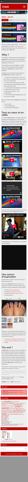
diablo (11, 405)
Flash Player (9, 425)
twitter (4, 414)
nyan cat (18, 381)
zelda (19, 414)
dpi (12, 405)
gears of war (8, 406)
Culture (8, 381)
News (2, 419)
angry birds (17, 401)
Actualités (4, 415)
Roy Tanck (20, 424)
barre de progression (14, 290)
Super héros (4, 412)
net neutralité (13, 410)
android (12, 401)
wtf (12, 414)
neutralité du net (20, 410)
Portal (2, 411)
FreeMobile (3, 406)
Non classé (4, 420)
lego (16, 408)
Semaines (3, 423)
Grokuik (5, 6)
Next (15, 298)
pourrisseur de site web (15, 291)
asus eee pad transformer (19, 403)
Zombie (22, 414)
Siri (12, 411)
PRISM (5, 411)
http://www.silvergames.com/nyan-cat (15, 339)
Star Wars (16, 411)
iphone (13, 408)
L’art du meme (22, 44)
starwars (22, 411)
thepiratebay (16, 412)
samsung (9, 411)
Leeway (20, 454)
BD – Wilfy (4, 416)
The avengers (10, 412)
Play (7, 298)
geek (11, 406)
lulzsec (23, 408)
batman (3, 405)
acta (15, 381)
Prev (11, 298)
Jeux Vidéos (4, 418)
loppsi (19, 408)
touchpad (21, 412)
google (18, 406)
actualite (7, 401)
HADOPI (5, 408)
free (22, 405)
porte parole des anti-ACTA (16, 293)
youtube (15, 414)
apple (11, 403)
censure (8, 405)
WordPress (13, 454)
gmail (14, 406)
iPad (10, 408)
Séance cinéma (5, 422)
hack (22, 406)
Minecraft (9, 410)
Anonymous (5, 403)
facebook (18, 404)
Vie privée (9, 414)
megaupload (4, 410)
